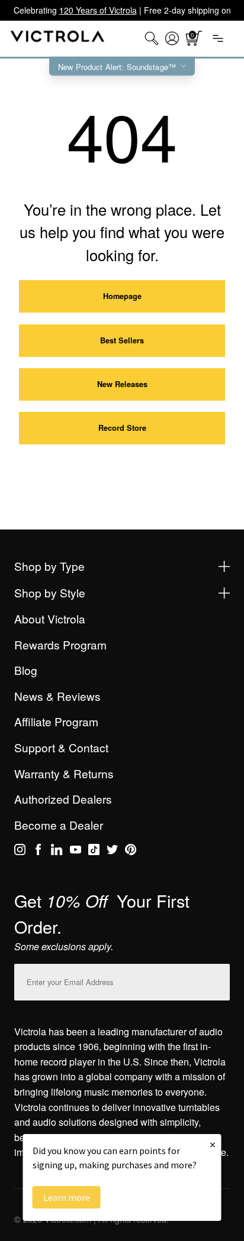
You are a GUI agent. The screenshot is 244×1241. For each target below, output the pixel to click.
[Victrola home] (57, 39)
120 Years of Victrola (98, 10)
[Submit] (218, 979)
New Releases (122, 384)
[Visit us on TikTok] (93, 851)
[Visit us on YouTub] (75, 851)
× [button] (213, 1144)
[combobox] (152, 38)
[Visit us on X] (112, 851)
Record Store (122, 428)
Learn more (66, 1197)
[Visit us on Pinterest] (130, 851)
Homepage (122, 296)
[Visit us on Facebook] (38, 851)
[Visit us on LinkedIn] (56, 851)
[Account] (172, 38)
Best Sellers (122, 340)
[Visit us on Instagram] (19, 851)
